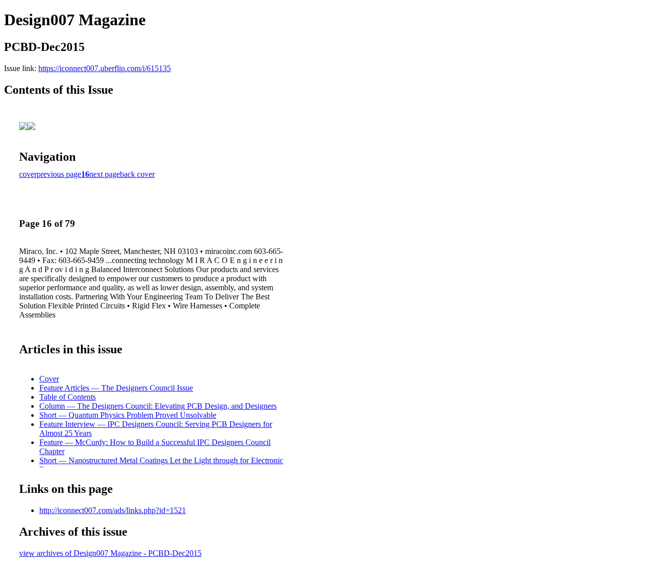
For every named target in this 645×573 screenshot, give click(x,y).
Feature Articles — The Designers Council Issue (116, 388)
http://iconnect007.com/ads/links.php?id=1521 (112, 510)
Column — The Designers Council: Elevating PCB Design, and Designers (158, 406)
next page (104, 174)
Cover (49, 378)
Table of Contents (67, 397)
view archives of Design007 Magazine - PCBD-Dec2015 (110, 553)
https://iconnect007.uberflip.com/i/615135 (104, 68)
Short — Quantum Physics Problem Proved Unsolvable (127, 415)
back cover (137, 174)
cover (28, 174)
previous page (59, 174)
